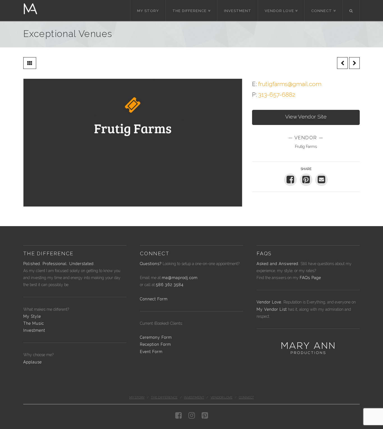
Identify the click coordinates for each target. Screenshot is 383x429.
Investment (34, 330)
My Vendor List (272, 309)
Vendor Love (221, 397)
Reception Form (155, 344)
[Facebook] (178, 415)
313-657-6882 (276, 94)
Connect (246, 397)
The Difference (164, 397)
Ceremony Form (156, 337)
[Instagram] (191, 415)
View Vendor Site (306, 116)
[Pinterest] (205, 415)
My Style (32, 316)
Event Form (151, 351)
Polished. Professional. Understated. (59, 263)
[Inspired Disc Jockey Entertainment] (30, 10)
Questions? (150, 263)
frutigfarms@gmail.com (289, 83)
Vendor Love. (269, 302)
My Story (137, 397)
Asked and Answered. (278, 263)
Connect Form (154, 299)
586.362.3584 (170, 284)
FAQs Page (310, 277)
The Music (33, 323)
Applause (32, 362)
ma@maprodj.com (180, 277)
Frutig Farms (306, 146)
